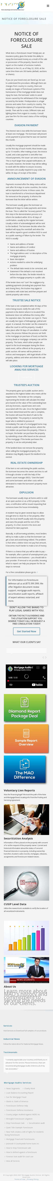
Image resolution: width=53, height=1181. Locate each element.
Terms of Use (19, 1179)
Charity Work (29, 1088)
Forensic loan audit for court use (19, 1156)
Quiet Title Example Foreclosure (19, 1127)
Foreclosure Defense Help (17, 1105)
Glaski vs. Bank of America (17, 1101)
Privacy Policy (33, 1179)
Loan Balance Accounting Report (20, 1093)
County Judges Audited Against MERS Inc (23, 1114)
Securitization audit (37, 1123)
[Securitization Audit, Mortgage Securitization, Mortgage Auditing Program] (13, 6)
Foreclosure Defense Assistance (19, 1110)
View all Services (13, 1161)
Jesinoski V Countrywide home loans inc (22, 1143)
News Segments (13, 1088)
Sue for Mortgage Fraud (16, 1097)
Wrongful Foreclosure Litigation (19, 1119)
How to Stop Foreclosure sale (18, 1148)
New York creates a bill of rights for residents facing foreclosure (24, 1133)
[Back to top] (47, 1176)
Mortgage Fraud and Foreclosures (20, 1139)
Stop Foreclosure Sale (15, 1123)
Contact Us (26, 377)
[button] (48, 6)
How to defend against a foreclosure (21, 1152)
